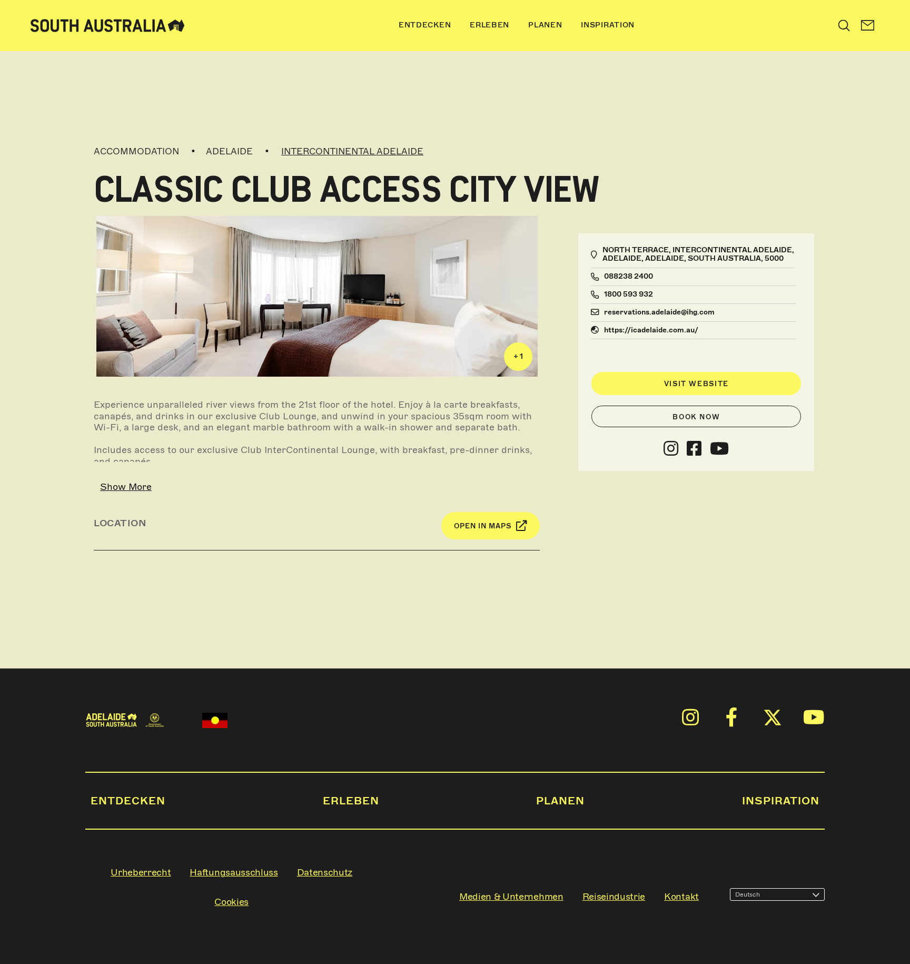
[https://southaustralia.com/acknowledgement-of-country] (215, 720)
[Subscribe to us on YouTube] (719, 449)
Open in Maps (483, 526)
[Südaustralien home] (107, 25)
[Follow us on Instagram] (671, 449)
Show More (126, 487)
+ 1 (518, 356)
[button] (868, 25)
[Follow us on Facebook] (694, 449)
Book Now (696, 417)
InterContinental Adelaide (352, 151)
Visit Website (696, 384)
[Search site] (844, 25)
